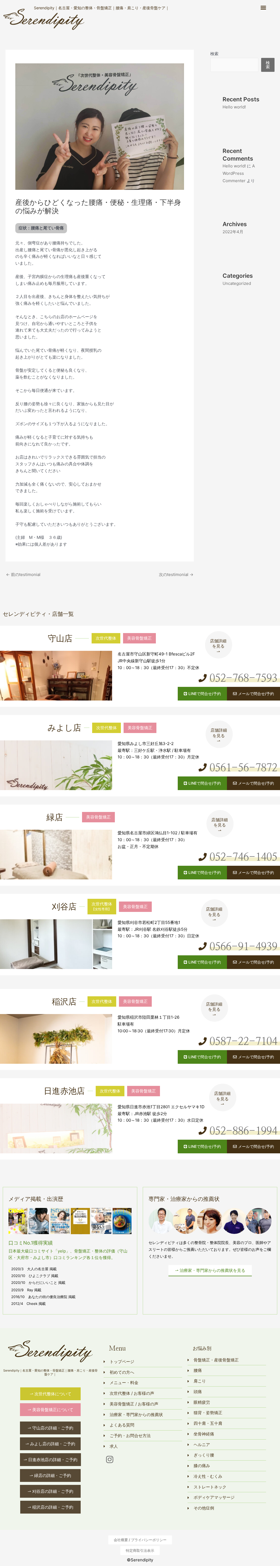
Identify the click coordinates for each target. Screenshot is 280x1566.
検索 (214, 53)
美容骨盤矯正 (139, 638)
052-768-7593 (243, 678)
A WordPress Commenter (239, 173)
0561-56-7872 (243, 768)
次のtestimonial (176, 574)
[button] (263, 7)
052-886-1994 (243, 1131)
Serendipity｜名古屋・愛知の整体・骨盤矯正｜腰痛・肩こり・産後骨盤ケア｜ (101, 7)
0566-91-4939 (243, 947)
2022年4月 (233, 231)
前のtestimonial (23, 574)
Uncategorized (237, 283)
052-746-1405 (243, 857)
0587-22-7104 (243, 1042)
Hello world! (234, 107)
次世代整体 (106, 638)
